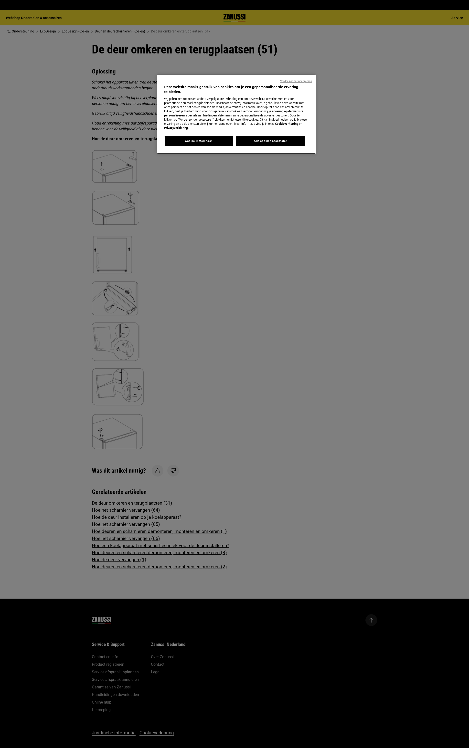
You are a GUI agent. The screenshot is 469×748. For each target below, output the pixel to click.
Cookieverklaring (286, 123)
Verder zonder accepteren (296, 81)
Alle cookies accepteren (271, 140)
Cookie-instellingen (199, 140)
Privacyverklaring (176, 128)
